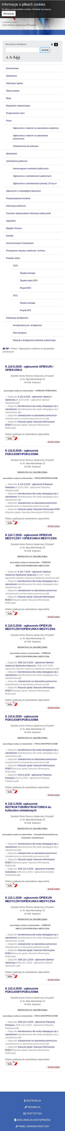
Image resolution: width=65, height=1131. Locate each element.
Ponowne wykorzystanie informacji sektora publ (28, 213)
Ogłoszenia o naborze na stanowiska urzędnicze (36, 128)
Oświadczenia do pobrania (25, 146)
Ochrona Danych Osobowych (20, 243)
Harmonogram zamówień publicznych (31, 168)
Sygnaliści (11, 221)
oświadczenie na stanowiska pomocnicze (37, 415)
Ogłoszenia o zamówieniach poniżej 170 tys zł (35, 183)
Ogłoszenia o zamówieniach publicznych (32, 176)
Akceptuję (8, 13)
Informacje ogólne (14, 83)
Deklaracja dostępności (17, 318)
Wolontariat (11, 153)
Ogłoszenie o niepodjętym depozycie (23, 191)
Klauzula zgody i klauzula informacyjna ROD (39, 509)
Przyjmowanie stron (15, 113)
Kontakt (9, 236)
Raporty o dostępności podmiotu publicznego (34, 340)
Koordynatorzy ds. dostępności (27, 325)
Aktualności (11, 76)
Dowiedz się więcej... (42, 9)
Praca (9, 120)
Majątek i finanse (14, 228)
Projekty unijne (13, 258)
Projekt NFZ (25, 288)
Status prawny (12, 91)
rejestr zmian (54, 441)
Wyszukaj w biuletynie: (16, 44)
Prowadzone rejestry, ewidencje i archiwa (25, 251)
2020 (15, 265)
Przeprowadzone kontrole (18, 198)
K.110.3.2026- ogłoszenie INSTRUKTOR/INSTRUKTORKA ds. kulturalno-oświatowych (28, 807)
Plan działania (20, 333)
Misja (8, 98)
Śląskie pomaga (27, 273)
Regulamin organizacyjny (18, 106)
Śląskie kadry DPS (28, 280)
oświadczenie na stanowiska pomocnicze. (37, 681)
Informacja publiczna (16, 206)
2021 (15, 295)
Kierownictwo (12, 68)
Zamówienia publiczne (16, 161)
